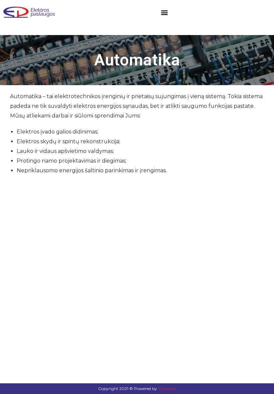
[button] (164, 12)
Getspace (167, 388)
